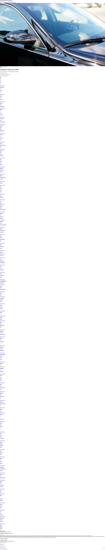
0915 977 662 (2, 544)
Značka (1, 71)
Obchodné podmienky (5, 2)
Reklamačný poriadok (10, 2)
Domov (1, 2)
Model (8, 71)
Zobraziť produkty (2, 85)
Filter (1, 67)
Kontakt (14, 2)
